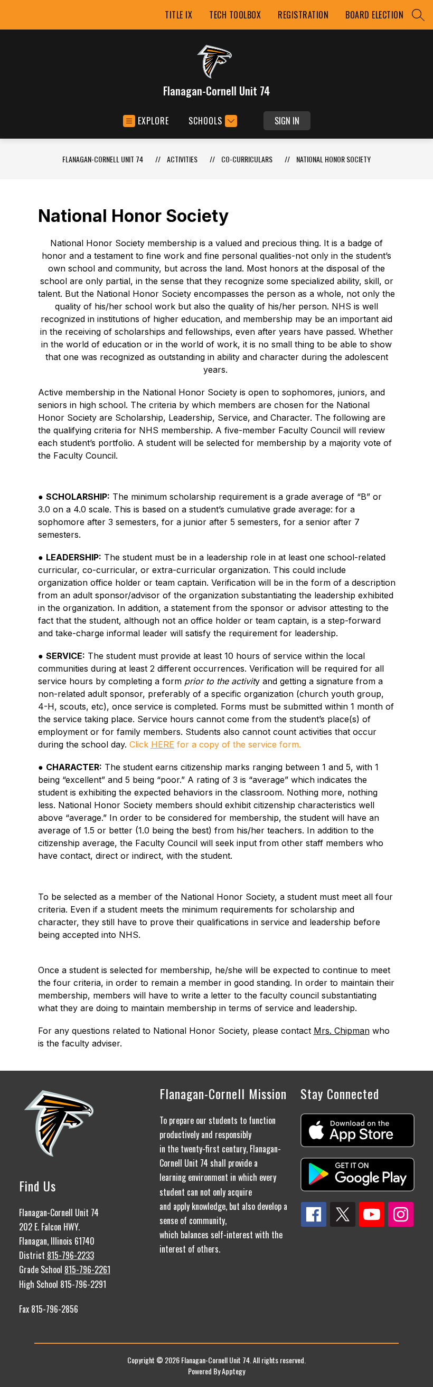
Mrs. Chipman (342, 1030)
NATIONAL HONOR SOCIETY (333, 158)
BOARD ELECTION (374, 14)
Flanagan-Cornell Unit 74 (102, 158)
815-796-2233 (70, 1255)
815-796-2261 (87, 1269)
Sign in (287, 120)
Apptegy (233, 1370)
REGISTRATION (303, 14)
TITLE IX (178, 14)
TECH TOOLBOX (235, 14)
